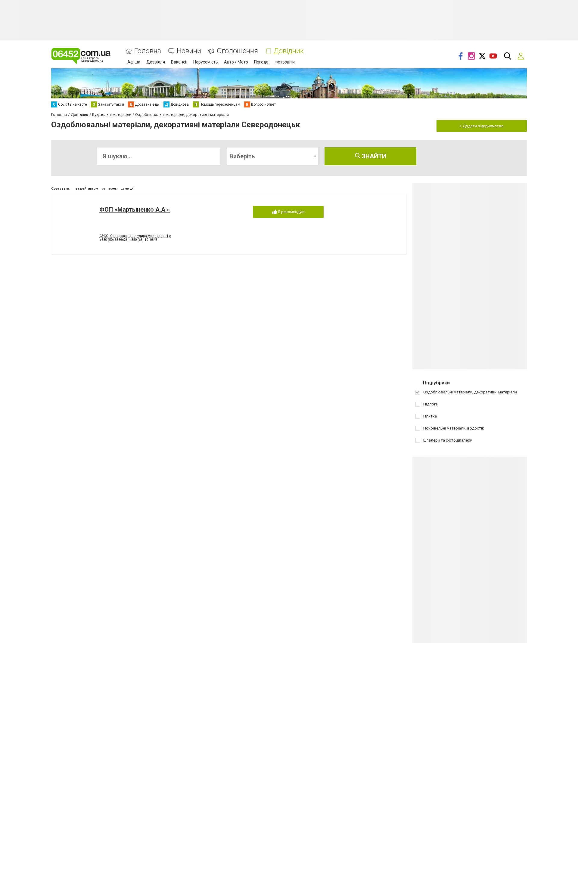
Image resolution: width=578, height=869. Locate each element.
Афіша (133, 62)
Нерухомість (205, 62)
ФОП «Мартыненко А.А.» (134, 209)
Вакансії (179, 62)
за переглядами (115, 189)
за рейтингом (87, 189)
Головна (147, 51)
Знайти (373, 156)
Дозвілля (155, 62)
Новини (189, 51)
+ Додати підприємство (482, 126)
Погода (261, 62)
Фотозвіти (285, 62)
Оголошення (237, 51)
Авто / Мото (236, 62)
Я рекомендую (291, 211)
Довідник (289, 51)
